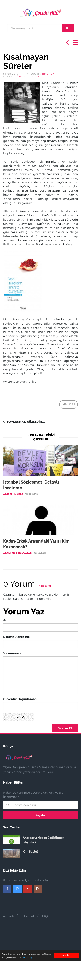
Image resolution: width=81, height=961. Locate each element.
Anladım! (66, 955)
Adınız (8, 620)
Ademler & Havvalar (17, 553)
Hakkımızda (28, 916)
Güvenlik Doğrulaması (20, 699)
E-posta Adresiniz (16, 637)
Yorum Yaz (45, 586)
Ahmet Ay (47, 74)
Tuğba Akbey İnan (27, 76)
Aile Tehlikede (13, 494)
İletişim (45, 916)
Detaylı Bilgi (27, 957)
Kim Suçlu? (30, 851)
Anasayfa (9, 916)
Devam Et (65, 728)
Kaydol (40, 815)
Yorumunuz (12, 653)
